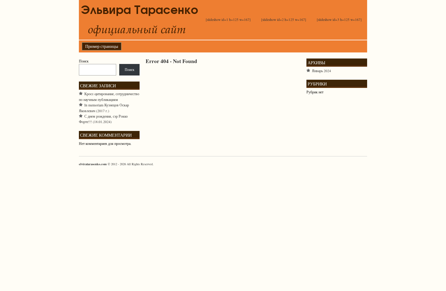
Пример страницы (101, 46)
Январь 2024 (321, 71)
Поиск (84, 61)
